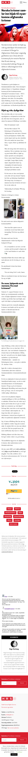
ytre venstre (14, 524)
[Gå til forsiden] (8, 698)
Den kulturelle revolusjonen (8, 8)
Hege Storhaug (13, 75)
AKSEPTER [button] (14, 754)
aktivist (18, 508)
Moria (9, 520)
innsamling (8, 516)
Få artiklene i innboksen (10, 679)
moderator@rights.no (7, 552)
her (23, 456)
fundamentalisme (10, 512)
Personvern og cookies (7, 707)
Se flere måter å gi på (13, 498)
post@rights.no (9, 714)
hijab (20, 512)
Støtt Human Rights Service (8, 704)
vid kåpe (17, 520)
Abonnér (22, 683)
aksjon (10, 508)
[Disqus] (14, 573)
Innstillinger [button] (19, 752)
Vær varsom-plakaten (13, 728)
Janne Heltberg (19, 516)
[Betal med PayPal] (14, 491)
